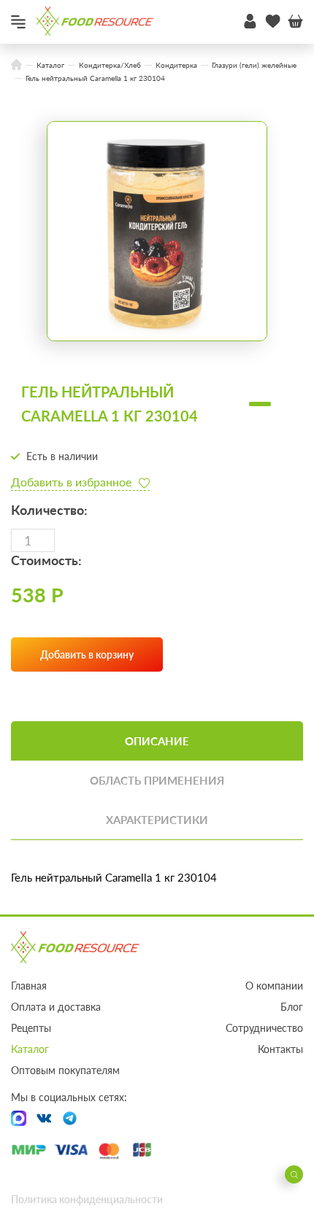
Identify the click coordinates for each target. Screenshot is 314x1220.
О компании (274, 985)
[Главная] (16, 65)
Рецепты (31, 1028)
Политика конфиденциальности (87, 1199)
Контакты (280, 1049)
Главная (29, 985)
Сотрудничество (264, 1028)
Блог (291, 1007)
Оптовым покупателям (65, 1070)
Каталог (30, 1049)
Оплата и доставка (56, 1007)
